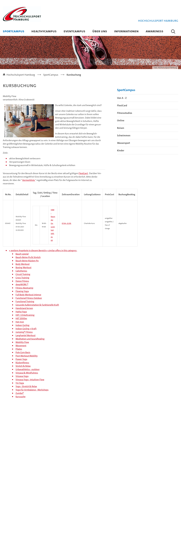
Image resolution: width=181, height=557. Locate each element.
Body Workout (23, 264)
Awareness (154, 31)
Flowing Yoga (22, 291)
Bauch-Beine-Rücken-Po (27, 260)
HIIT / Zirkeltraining (25, 315)
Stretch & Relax (23, 365)
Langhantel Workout (25, 335)
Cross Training (22, 277)
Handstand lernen (24, 308)
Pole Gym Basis (23, 352)
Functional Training (25, 301)
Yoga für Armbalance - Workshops (32, 389)
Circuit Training (23, 274)
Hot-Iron (20, 321)
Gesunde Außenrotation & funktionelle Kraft (37, 304)
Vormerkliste (28, 180)
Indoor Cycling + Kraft (26, 328)
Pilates (19, 349)
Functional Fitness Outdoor (29, 298)
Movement (21, 345)
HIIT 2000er (21, 318)
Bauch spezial (22, 253)
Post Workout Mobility (27, 355)
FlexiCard (83, 173)
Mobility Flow (22, 342)
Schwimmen (123, 135)
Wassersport (123, 143)
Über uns (99, 31)
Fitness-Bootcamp (24, 287)
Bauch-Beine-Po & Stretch (28, 257)
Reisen (120, 128)
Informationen (126, 31)
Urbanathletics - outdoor (28, 369)
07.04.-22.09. (66, 223)
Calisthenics (21, 270)
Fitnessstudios (124, 113)
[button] (173, 31)
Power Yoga (21, 359)
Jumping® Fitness (24, 332)
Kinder (120, 150)
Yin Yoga (20, 382)
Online (120, 120)
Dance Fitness (22, 281)
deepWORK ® (22, 284)
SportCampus (13, 31)
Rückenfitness (22, 362)
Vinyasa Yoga (22, 376)
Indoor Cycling (22, 325)
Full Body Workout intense (28, 294)
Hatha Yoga (21, 311)
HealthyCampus (44, 31)
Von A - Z (122, 98)
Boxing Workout (23, 267)
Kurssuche (20, 396)
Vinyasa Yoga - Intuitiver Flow (30, 379)
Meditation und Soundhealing (30, 338)
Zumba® (20, 393)
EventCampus (74, 31)
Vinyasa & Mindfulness (27, 372)
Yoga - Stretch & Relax (26, 386)
